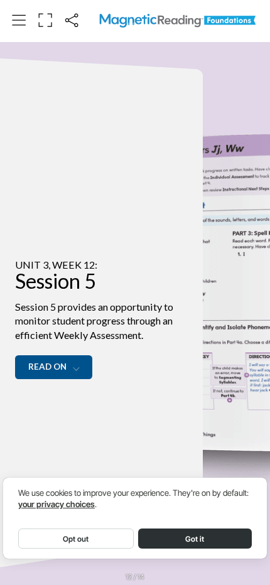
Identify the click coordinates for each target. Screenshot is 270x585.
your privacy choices (56, 504)
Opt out (76, 539)
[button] (18, 20)
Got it (194, 539)
